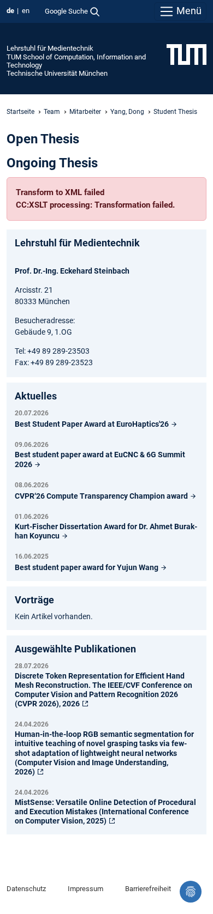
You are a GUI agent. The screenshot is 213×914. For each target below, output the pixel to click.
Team (52, 112)
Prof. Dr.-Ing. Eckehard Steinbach (72, 271)
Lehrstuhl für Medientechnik (50, 48)
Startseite (20, 112)
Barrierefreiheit (148, 889)
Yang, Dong (127, 112)
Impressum (85, 889)
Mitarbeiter (85, 112)
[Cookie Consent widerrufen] (191, 892)
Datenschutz (26, 889)
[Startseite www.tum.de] (186, 54)
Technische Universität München (57, 73)
